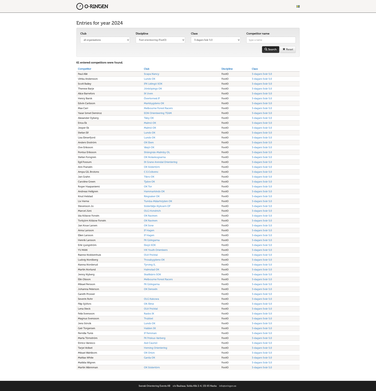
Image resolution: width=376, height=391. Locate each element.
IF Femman (150, 333)
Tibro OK (149, 176)
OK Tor (148, 186)
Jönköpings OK (153, 88)
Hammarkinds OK (154, 191)
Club (83, 33)
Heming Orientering (155, 347)
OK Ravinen (150, 215)
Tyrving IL (149, 264)
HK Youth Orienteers (156, 249)
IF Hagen (149, 230)
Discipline (142, 33)
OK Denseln (150, 289)
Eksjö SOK (150, 245)
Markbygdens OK (154, 103)
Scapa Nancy (151, 73)
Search (272, 49)
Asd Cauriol (150, 342)
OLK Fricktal (151, 254)
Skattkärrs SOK (152, 274)
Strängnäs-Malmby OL (157, 152)
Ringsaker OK (152, 196)
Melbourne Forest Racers (158, 108)
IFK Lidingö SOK (153, 83)
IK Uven (148, 93)
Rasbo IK (149, 313)
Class (194, 33)
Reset (289, 49)
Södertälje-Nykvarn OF (157, 206)
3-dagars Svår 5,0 (262, 73)
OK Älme (149, 303)
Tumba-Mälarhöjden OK (158, 201)
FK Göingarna (152, 240)
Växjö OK (149, 147)
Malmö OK (150, 122)
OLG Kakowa (151, 298)
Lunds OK (149, 78)
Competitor (84, 68)
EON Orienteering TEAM (158, 113)
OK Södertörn (152, 166)
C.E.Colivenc (151, 171)
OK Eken (149, 142)
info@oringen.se (227, 386)
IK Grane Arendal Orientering (160, 162)
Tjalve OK (149, 181)
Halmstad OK (151, 269)
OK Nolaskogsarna (155, 157)
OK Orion (149, 352)
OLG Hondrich (152, 210)
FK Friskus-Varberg (154, 338)
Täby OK (149, 117)
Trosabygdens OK (154, 259)
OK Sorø (149, 225)
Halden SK (150, 328)
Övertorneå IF (152, 98)
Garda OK (149, 357)
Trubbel (148, 318)
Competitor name (257, 33)
